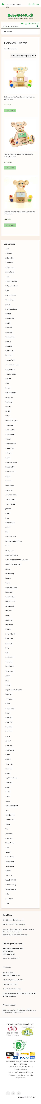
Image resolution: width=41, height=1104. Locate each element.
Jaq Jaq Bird (10, 499)
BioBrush (8, 328)
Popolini (8, 727)
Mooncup (8, 620)
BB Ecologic (9, 300)
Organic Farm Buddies (13, 690)
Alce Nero (9, 262)
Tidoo (7, 824)
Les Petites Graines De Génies (16, 560)
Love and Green (11, 588)
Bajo (7, 290)
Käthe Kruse (9, 522)
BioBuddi (8, 332)
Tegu (7, 810)
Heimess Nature (11, 462)
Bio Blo (8, 323)
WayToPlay (9, 857)
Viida (7, 847)
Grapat (8, 439)
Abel (7, 249)
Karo (7, 518)
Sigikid (7, 759)
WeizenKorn (9, 866)
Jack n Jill (9, 490)
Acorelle (8, 253)
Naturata (8, 643)
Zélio (7, 894)
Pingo (7, 713)
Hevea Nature (10, 471)
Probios (8, 731)
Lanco (7, 546)
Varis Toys (9, 843)
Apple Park (9, 272)
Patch (7, 703)
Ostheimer (9, 699)
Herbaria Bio (10, 467)
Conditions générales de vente (13, 920)
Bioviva (8, 341)
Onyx (7, 680)
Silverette (9, 764)
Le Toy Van (9, 550)
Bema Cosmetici (11, 309)
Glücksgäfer (9, 430)
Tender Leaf (9, 820)
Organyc (8, 694)
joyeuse (8, 509)
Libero (7, 569)
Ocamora (8, 662)
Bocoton (8, 346)
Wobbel (8, 871)
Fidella (7, 416)
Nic (6, 652)
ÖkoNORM (9, 666)
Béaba (7, 304)
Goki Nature (9, 434)
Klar (6, 532)
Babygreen (20, 16)
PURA (7, 736)
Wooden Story (10, 885)
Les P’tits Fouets (11, 555)
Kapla (7, 513)
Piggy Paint (9, 708)
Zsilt (7, 903)
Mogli (7, 615)
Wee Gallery (9, 861)
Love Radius (9, 597)
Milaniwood (9, 606)
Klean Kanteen (10, 536)
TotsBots (8, 833)
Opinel (7, 685)
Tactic (7, 801)
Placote (8, 717)
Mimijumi (8, 611)
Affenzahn (9, 258)
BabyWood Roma (11, 286)
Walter (7, 852)
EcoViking (9, 397)
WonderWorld (10, 880)
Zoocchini (9, 898)
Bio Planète (9, 318)
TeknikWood (10, 815)
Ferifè (7, 411)
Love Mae (9, 592)
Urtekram (8, 838)
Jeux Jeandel (10, 504)
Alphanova (9, 267)
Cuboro (8, 379)
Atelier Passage (11, 281)
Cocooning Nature (12, 365)
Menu (9, 31)
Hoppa (7, 476)
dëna (7, 383)
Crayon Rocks (10, 374)
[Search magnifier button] (37, 26)
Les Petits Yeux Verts (13, 564)
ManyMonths (10, 601)
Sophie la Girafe (11, 778)
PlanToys (8, 722)
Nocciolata (9, 657)
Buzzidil (8, 355)
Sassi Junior (10, 750)
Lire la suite (10, 110)
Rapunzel (8, 745)
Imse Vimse (9, 485)
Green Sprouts (10, 444)
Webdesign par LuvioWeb (27, 1097)
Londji (7, 583)
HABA (7, 457)
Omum (7, 676)
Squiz (7, 787)
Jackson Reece (11, 495)
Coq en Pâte (10, 369)
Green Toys (9, 448)
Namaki (8, 629)
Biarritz (8, 314)
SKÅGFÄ (8, 769)
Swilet (7, 796)
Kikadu (7, 527)
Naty (7, 648)
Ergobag (8, 402)
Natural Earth (10, 634)
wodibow (8, 875)
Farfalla (8, 406)
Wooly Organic (10, 889)
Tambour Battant (11, 806)
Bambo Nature (10, 295)
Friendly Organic (11, 420)
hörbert (8, 481)
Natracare (9, 639)
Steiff (7, 792)
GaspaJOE (9, 425)
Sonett (7, 773)
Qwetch (8, 741)
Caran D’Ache (10, 360)
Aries (7, 276)
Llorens (8, 578)
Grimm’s (8, 453)
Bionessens (9, 337)
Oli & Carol (9, 671)
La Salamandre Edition (13, 541)
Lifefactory (9, 574)
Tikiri (7, 829)
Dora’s (7, 388)
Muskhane (9, 625)
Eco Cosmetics (11, 393)
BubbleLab (9, 351)
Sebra (7, 755)
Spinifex (8, 782)
